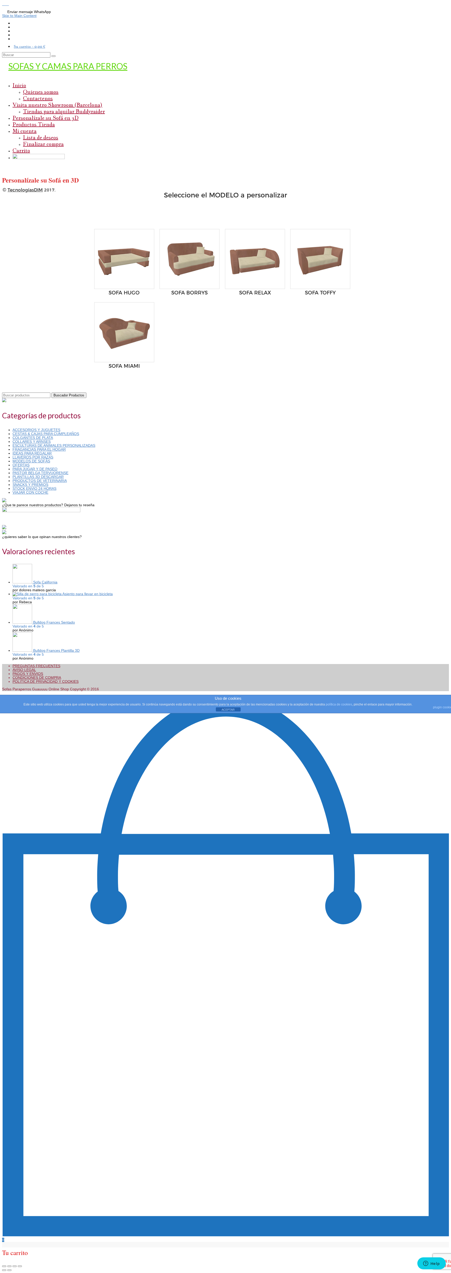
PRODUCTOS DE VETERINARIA (40, 481)
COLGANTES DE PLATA (33, 438)
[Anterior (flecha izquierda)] (4, 1270)
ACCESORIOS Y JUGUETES (36, 430)
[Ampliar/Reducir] (20, 1266)
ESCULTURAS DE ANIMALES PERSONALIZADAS (54, 445)
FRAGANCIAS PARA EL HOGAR (39, 449)
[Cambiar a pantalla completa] (15, 1266)
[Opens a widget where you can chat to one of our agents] (431, 1263)
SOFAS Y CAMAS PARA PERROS (67, 66)
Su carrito (29, 46)
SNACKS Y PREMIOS (30, 484)
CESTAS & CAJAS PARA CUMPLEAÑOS (46, 434)
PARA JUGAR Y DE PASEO (35, 469)
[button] (4, 4)
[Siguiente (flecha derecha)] (9, 1270)
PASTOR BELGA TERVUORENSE (40, 473)
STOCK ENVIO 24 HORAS (34, 488)
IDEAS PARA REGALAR (32, 453)
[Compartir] (9, 1266)
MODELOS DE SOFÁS (31, 461)
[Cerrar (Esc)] (4, 1266)
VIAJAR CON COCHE (30, 492)
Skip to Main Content (19, 16)
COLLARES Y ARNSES (32, 441)
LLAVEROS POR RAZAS (33, 457)
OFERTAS (21, 465)
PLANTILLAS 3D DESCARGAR (38, 477)
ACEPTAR (228, 709)
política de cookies (339, 704)
